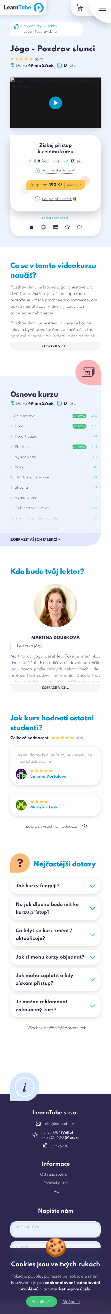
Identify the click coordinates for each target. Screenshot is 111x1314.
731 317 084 (57, 1132)
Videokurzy (33, 26)
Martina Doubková (55, 638)
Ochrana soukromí (55, 1174)
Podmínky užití (55, 1183)
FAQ (56, 1191)
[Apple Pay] (32, 227)
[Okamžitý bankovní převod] (67, 227)
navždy (72, 185)
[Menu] (99, 11)
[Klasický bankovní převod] (79, 227)
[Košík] (79, 8)
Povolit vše (41, 1302)
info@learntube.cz (60, 1124)
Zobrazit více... (55, 346)
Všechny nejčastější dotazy (52, 1028)
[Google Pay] (44, 227)
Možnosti (71, 1302)
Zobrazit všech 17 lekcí (33, 540)
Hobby (51, 26)
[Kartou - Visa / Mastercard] (55, 227)
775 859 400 (60, 1137)
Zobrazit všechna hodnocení (52, 827)
